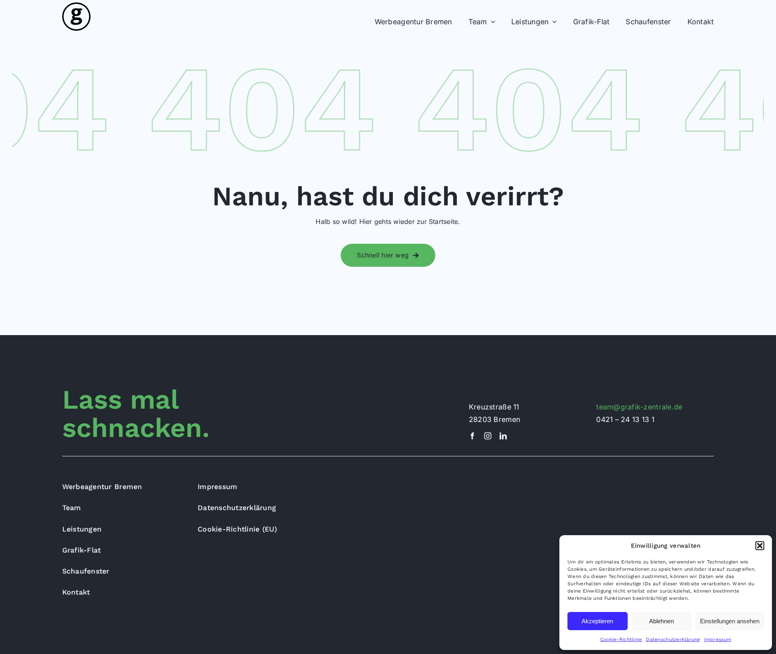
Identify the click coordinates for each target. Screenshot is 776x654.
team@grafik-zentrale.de (639, 407)
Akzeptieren (597, 621)
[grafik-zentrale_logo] (76, 6)
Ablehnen (661, 621)
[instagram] (487, 436)
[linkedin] (503, 436)
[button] (760, 546)
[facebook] (472, 436)
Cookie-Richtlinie (621, 639)
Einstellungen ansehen (729, 621)
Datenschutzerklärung (673, 639)
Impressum (717, 639)
